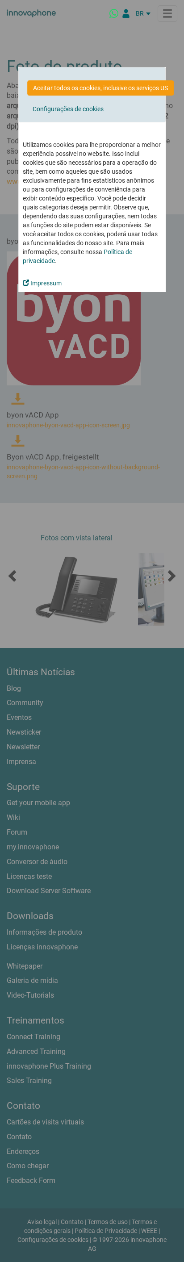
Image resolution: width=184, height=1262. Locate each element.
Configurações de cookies (68, 109)
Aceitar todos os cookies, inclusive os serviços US (100, 88)
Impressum (45, 283)
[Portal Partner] (126, 13)
